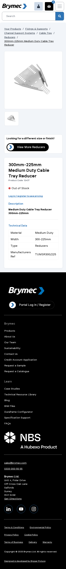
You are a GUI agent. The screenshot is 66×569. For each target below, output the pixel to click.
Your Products (12, 28)
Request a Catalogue (16, 371)
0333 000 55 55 (13, 468)
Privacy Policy (11, 535)
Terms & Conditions (14, 527)
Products (9, 330)
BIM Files (9, 406)
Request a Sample (15, 365)
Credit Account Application (20, 359)
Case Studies (12, 388)
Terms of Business (13, 542)
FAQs (7, 423)
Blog (7, 400)
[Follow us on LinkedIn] (8, 509)
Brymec (9, 323)
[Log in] (38, 6)
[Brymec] (14, 6)
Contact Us (11, 353)
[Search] (59, 16)
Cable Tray (45, 33)
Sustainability (12, 348)
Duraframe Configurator (18, 411)
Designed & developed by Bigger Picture (24, 561)
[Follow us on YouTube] (21, 509)
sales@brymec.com (15, 462)
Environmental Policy (40, 527)
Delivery (33, 542)
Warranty (47, 542)
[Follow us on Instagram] (34, 509)
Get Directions (13, 498)
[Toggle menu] (59, 6)
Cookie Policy (31, 535)
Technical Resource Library (20, 394)
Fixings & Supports (36, 28)
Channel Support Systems (19, 33)
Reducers (9, 37)
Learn (8, 381)
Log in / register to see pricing (25, 196)
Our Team (10, 342)
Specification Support (17, 417)
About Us (9, 336)
